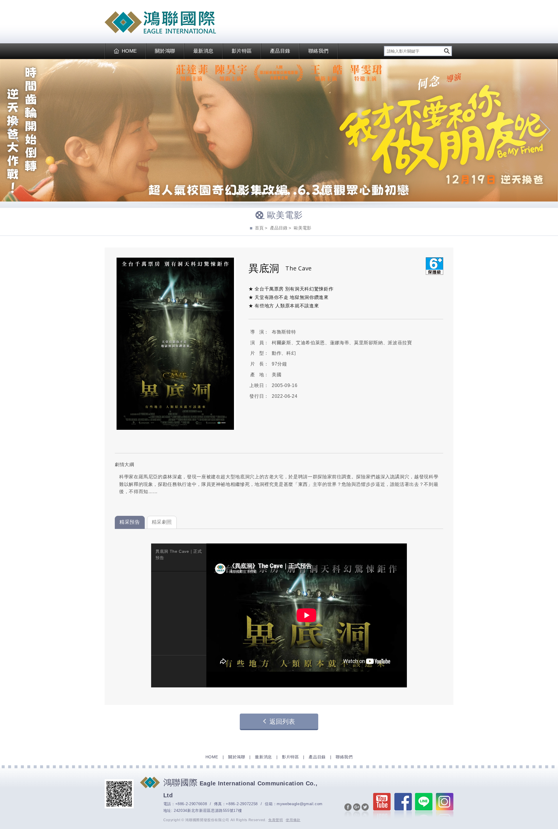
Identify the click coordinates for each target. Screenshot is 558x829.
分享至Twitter (365, 810)
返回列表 (282, 721)
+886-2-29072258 (242, 804)
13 (314, 194)
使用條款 (293, 820)
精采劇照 (162, 522)
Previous (13, 130)
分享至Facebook (348, 810)
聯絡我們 (318, 51)
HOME (129, 51)
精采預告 (129, 522)
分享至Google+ (356, 810)
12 (308, 194)
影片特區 (242, 51)
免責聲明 (275, 820)
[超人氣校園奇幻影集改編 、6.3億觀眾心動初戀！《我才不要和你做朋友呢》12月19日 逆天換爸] (279, 130)
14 (320, 194)
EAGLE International (160, 22)
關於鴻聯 (165, 51)
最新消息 (203, 51)
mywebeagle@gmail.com (300, 804)
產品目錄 (280, 51)
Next (545, 130)
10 (295, 194)
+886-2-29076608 (191, 804)
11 (301, 194)
